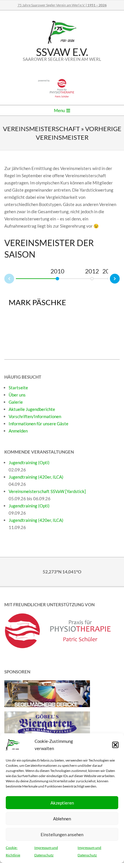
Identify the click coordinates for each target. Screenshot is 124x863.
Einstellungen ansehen (62, 834)
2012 (92, 271)
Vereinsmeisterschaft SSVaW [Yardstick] (47, 491)
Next (119, 277)
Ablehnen (62, 818)
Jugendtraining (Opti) (29, 462)
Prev (4, 279)
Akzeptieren (62, 802)
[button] (115, 745)
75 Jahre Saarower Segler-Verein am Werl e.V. (62, 5)
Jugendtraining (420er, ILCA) (36, 476)
